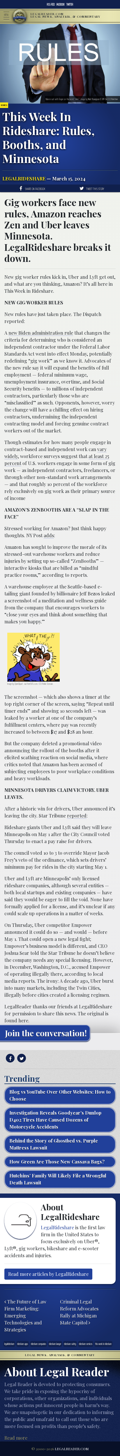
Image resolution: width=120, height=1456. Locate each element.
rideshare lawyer (55, 1344)
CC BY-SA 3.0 (105, 99)
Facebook (61, 4)
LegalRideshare (23, 178)
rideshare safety (70, 1344)
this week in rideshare (103, 1344)
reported (77, 816)
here (23, 1020)
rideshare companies (38, 1344)
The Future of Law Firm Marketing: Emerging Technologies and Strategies (25, 1316)
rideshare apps (22, 1344)
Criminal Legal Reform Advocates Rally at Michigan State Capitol (79, 1312)
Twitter (69, 4)
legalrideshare (9, 1344)
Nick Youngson (93, 99)
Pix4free (114, 99)
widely (11, 456)
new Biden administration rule (40, 333)
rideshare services (85, 1344)
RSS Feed (51, 4)
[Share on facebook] (9, 1058)
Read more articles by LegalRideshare (48, 1274)
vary (102, 449)
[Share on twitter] (21, 1058)
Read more (15, 1438)
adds (49, 535)
